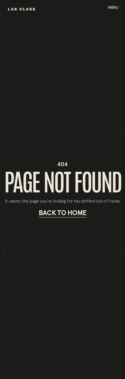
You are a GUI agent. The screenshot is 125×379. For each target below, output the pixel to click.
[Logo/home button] (21, 9)
